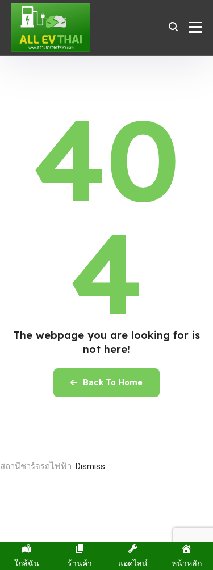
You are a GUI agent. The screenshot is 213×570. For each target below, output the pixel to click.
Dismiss (90, 466)
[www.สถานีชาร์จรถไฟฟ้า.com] (50, 27)
